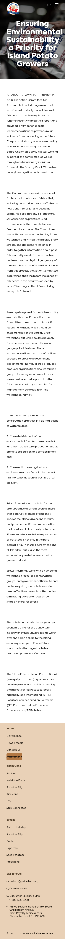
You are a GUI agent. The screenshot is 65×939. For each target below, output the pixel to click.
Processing (13, 862)
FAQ (8, 801)
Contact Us (13, 750)
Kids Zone (12, 794)
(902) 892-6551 (18, 889)
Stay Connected (16, 808)
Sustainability (14, 787)
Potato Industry (16, 827)
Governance (14, 736)
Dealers (11, 841)
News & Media (14, 743)
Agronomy (14, 757)
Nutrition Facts (15, 780)
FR (49, 5)
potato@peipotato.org (24, 881)
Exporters (12, 848)
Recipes (11, 774)
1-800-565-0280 (19, 900)
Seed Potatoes (15, 855)
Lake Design (46, 933)
